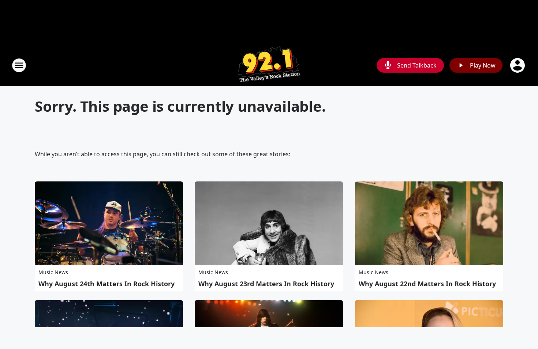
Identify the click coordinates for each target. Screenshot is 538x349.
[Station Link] (269, 65)
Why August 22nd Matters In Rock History (427, 284)
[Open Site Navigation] (19, 65)
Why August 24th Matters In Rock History (106, 284)
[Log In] (518, 65)
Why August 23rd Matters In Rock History (266, 284)
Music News (53, 272)
